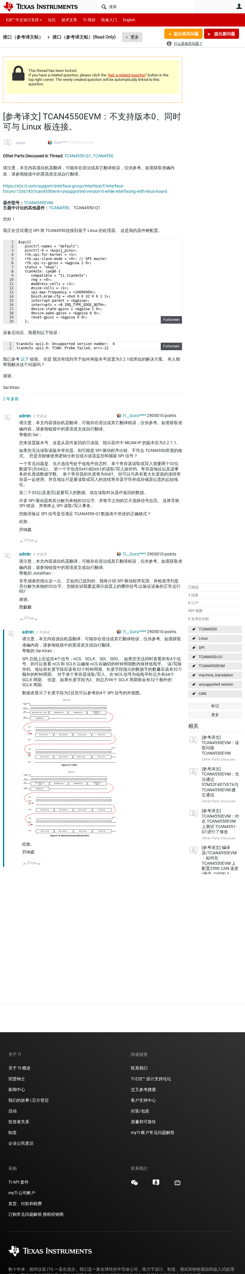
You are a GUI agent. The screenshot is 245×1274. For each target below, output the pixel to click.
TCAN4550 (208, 629)
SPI (202, 647)
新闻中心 (16, 1089)
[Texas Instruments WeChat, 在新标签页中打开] (134, 1184)
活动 (12, 1111)
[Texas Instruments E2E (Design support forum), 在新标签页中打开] (156, 1184)
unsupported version (216, 684)
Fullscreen (171, 320)
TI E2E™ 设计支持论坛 (151, 1078)
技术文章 (69, 20)
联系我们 (139, 1068)
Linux (203, 638)
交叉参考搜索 (143, 1089)
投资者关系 (18, 1121)
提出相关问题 (186, 33)
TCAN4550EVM (212, 666)
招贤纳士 (16, 1078)
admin (20, 143)
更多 (135, 37)
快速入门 (109, 20)
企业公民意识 (20, 1143)
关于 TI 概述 (19, 1068)
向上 (21, 541)
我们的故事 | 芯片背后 (28, 1100)
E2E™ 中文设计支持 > (24, 20)
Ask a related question (127, 75)
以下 (25, 359)
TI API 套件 (18, 1182)
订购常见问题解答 (25, 1214)
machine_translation (216, 675)
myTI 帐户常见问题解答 (152, 1132)
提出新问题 (224, 33)
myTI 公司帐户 (21, 1192)
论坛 (52, 20)
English (129, 20)
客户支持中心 (143, 1100)
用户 (239, 6)
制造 (12, 1132)
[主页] (45, 6)
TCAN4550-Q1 (211, 657)
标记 (215, 706)
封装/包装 (140, 1111)
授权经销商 (53, 1214)
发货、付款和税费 (25, 1203)
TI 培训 (89, 20)
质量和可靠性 (144, 1121)
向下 (36, 541)
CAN (202, 693)
